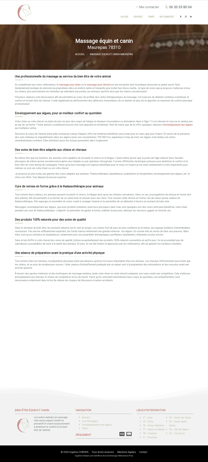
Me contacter (148, 7)
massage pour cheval (98, 84)
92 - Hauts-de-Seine (180, 417)
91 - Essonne (150, 437)
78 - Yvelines (150, 433)
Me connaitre (167, 16)
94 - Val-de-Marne (179, 429)
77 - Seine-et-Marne (153, 429)
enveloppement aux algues (178, 124)
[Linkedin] (191, 17)
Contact (143, 452)
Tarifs (151, 16)
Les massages (90, 421)
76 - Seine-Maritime (153, 425)
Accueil (125, 16)
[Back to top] (201, 449)
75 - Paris (148, 421)
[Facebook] (181, 17)
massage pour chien (70, 84)
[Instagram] (186, 17)
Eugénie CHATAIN (78, 452)
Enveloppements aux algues (97, 424)
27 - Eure (147, 417)
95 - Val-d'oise (177, 433)
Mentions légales (126, 452)
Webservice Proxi (125, 456)
